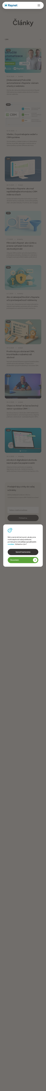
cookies (11, 544)
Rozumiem (14, 560)
